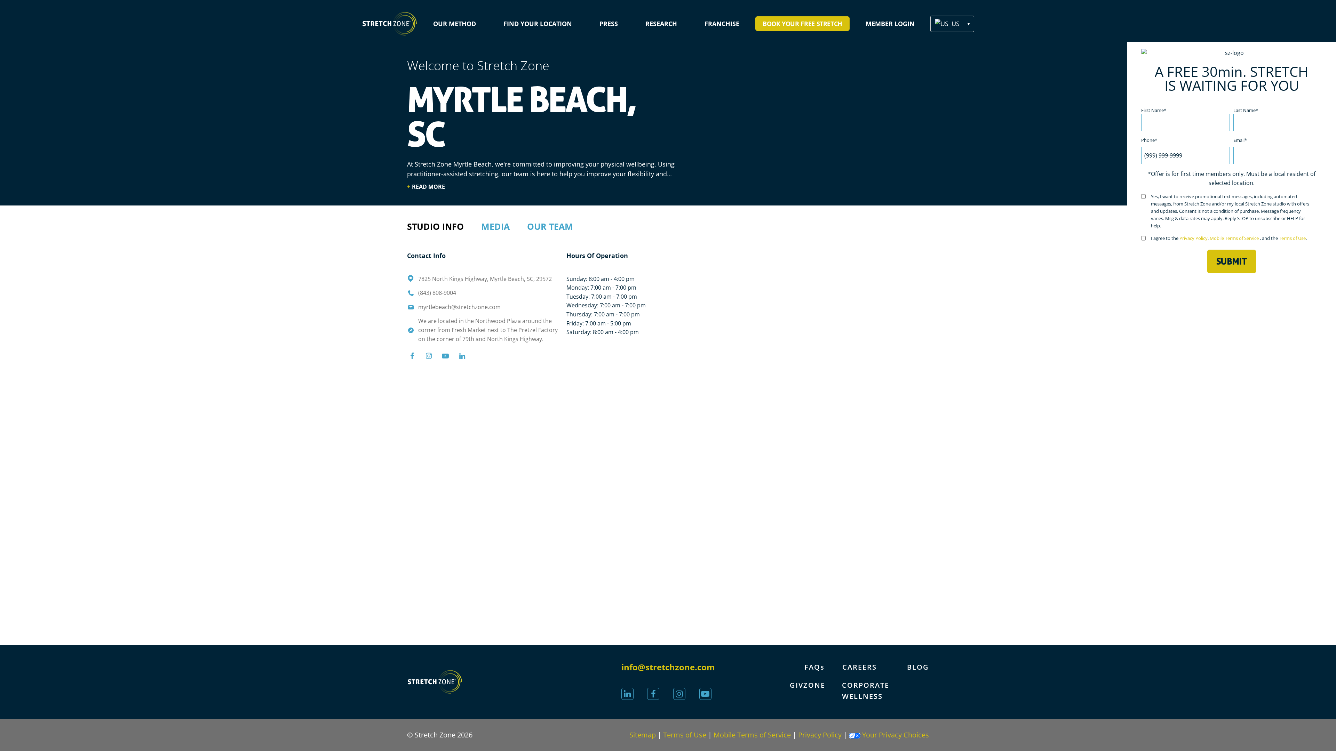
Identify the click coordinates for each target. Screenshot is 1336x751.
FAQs (814, 667)
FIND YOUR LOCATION (537, 23)
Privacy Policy (1193, 238)
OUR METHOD (454, 23)
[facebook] (653, 694)
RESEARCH (661, 23)
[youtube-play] (705, 694)
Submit (1231, 261)
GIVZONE (807, 685)
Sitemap (642, 735)
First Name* (1153, 110)
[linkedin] (627, 694)
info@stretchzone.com (668, 667)
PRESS (608, 23)
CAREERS (859, 667)
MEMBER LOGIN (890, 23)
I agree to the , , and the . (1229, 238)
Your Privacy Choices (894, 735)
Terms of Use (1292, 238)
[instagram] (679, 694)
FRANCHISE (722, 23)
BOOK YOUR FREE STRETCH (802, 23)
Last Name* (1245, 110)
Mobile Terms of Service (1235, 238)
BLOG (918, 667)
